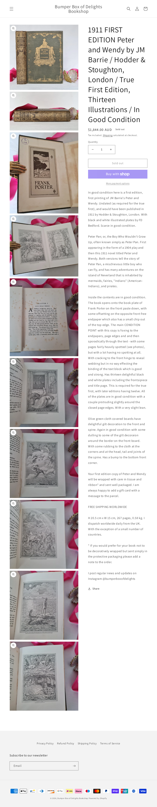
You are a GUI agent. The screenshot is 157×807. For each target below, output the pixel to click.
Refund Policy (65, 743)
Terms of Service (110, 743)
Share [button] (96, 588)
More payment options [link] (118, 183)
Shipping (108, 135)
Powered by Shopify (98, 798)
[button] (11, 9)
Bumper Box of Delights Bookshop (72, 798)
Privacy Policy (45, 743)
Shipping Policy (87, 743)
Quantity (93, 142)
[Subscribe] (74, 765)
